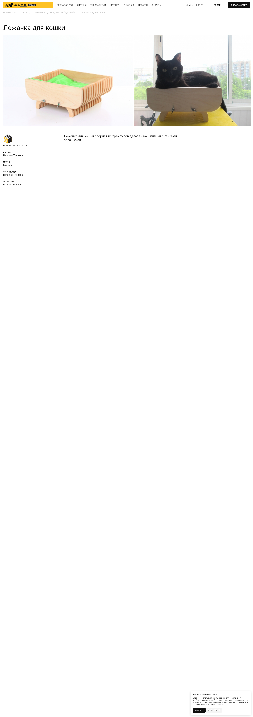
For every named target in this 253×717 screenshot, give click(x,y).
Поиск (217, 5)
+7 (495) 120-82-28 (194, 5)
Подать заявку (239, 5)
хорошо (199, 710)
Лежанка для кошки (93, 12)
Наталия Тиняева (13, 174)
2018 (25, 12)
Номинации (10, 12)
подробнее (214, 710)
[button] (4, 80)
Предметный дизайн (63, 12)
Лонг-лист (38, 12)
